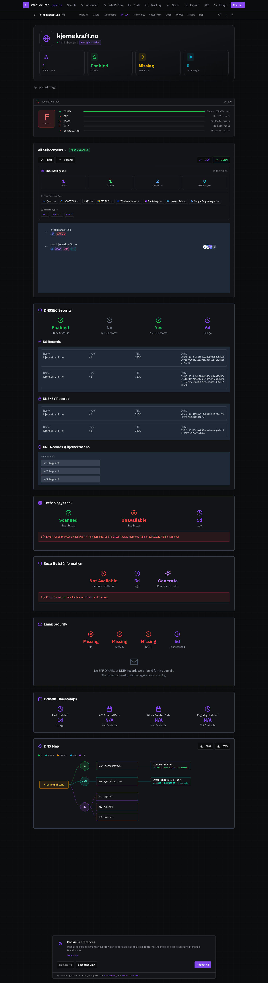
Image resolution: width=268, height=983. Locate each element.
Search (71, 5)
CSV (207, 159)
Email (168, 14)
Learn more (72, 955)
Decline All (65, 964)
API (206, 5)
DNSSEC (125, 14)
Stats (137, 5)
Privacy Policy (110, 975)
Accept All (203, 964)
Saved (176, 5)
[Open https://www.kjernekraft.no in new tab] (221, 247)
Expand (68, 159)
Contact (238, 5)
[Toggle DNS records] (46, 232)
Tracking (156, 5)
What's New (116, 5)
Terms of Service (130, 975)
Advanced (92, 5)
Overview (84, 14)
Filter (49, 159)
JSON (224, 159)
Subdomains (110, 14)
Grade (96, 14)
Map (201, 14)
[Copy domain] (63, 15)
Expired (194, 5)
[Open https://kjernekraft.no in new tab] (221, 232)
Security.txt (155, 14)
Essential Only (86, 964)
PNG (208, 746)
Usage (223, 5)
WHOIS (179, 14)
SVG (225, 746)
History (191, 14)
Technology (139, 14)
